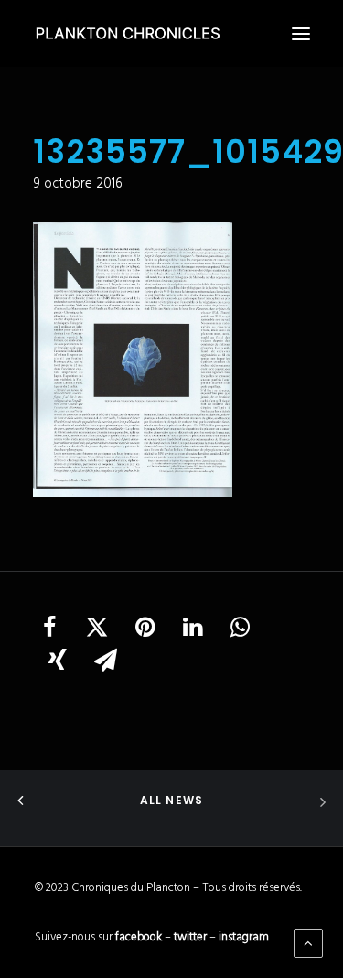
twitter (190, 937)
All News (172, 800)
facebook (138, 937)
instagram (244, 937)
